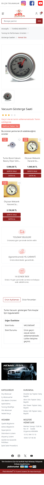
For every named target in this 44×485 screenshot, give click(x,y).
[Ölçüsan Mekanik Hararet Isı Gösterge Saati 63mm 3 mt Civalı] (12, 189)
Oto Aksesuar (6, 410)
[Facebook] (32, 3)
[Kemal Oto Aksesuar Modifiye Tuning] (19, 13)
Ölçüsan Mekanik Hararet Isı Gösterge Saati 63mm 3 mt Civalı (11, 203)
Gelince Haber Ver (11, 126)
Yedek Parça (6, 413)
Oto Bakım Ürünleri (9, 400)
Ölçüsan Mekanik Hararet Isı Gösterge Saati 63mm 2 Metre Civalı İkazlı (32, 159)
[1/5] (2, 115)
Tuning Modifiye (7, 407)
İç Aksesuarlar (7, 397)
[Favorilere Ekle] (19, 140)
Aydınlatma (5, 404)
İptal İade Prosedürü (9, 445)
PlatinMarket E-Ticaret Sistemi (15, 471)
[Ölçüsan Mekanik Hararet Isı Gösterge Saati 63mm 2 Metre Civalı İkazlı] (32, 146)
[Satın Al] (12, 176)
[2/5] (4, 115)
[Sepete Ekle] (12, 171)
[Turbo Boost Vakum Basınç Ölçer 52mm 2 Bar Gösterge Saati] (12, 146)
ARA (39, 21)
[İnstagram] (23, 3)
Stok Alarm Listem (8, 433)
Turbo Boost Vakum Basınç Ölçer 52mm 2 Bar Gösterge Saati (12, 159)
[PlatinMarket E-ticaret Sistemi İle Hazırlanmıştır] (13, 466)
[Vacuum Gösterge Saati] (22, 66)
